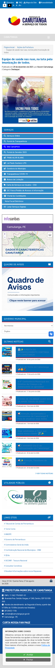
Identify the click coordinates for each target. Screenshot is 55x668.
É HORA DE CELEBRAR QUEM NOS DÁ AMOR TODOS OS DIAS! (34, 400)
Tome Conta (10, 529)
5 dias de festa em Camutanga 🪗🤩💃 (33, 368)
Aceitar (29, 655)
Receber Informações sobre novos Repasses (23, 571)
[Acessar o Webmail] (48, 581)
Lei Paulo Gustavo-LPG (16, 163)
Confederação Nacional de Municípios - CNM (23, 550)
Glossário (10, 3)
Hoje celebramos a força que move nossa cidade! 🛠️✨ (32, 432)
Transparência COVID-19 (17, 174)
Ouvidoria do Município (16, 168)
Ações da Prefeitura (25, 47)
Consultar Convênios (13, 566)
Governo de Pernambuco (15, 539)
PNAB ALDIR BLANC (15, 158)
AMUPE (8, 534)
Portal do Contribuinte (16, 196)
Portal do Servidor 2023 (16, 152)
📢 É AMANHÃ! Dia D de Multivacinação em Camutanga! (33, 447)
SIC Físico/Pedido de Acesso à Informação (24, 190)
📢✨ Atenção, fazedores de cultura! (32, 461)
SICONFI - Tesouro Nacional (16, 561)
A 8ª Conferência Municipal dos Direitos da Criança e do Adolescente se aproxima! (33, 384)
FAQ (20, 3)
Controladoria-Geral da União (17, 545)
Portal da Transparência (16, 141)
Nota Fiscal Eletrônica (13, 201)
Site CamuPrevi (13, 147)
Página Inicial (9, 47)
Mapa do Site (31, 3)
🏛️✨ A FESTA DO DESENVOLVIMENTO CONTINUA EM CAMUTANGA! (33, 352)
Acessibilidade (47, 3)
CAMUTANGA (10, 37)
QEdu (7, 555)
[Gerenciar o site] (51, 581)
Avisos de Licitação (14, 179)
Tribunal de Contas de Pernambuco (19, 524)
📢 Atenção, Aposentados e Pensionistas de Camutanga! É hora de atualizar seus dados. (33, 416)
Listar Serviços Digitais (16, 207)
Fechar (29, 660)
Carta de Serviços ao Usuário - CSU (21, 185)
